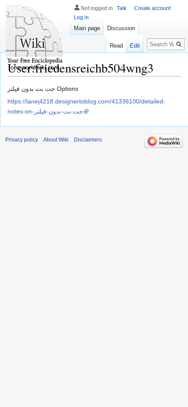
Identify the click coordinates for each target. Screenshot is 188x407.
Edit (135, 45)
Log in (81, 17)
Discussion (121, 28)
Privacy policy (21, 140)
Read (116, 45)
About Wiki (56, 140)
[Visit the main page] (35, 35)
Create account (152, 8)
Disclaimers (88, 140)
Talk (121, 8)
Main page (87, 28)
